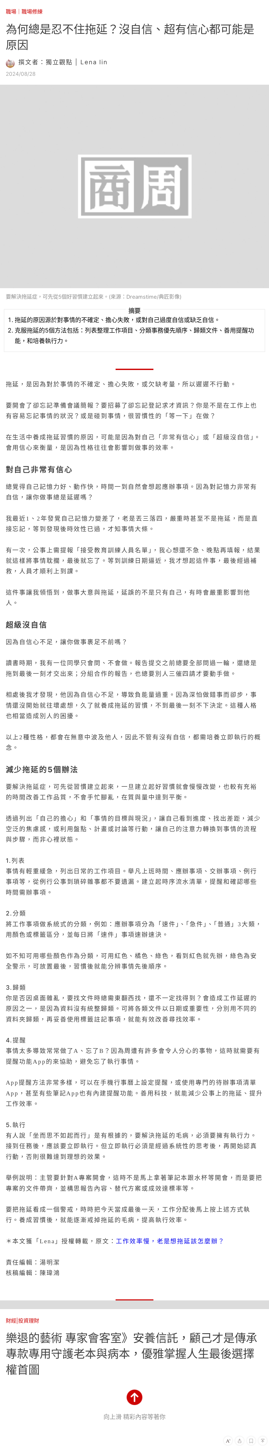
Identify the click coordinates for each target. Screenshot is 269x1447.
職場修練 (32, 11)
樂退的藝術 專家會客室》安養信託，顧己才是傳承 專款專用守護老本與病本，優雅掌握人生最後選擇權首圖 (134, 1353)
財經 (11, 1320)
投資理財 (28, 1320)
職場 (11, 11)
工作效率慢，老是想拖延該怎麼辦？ (170, 1241)
